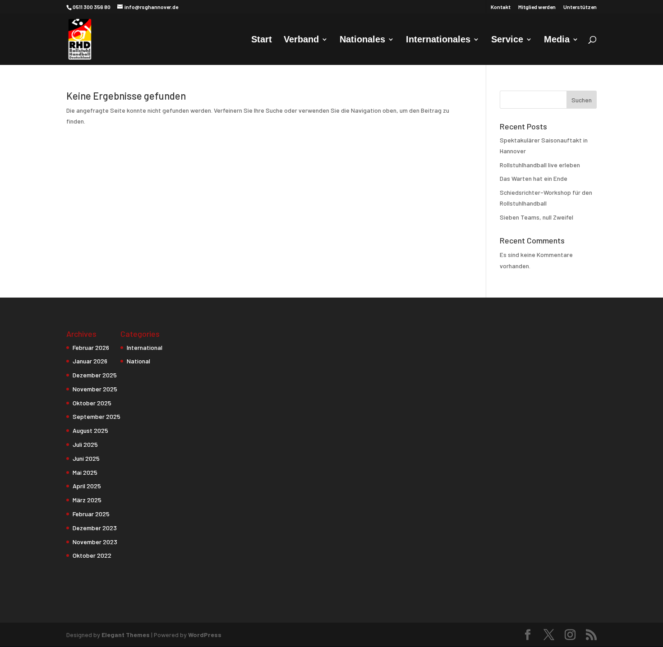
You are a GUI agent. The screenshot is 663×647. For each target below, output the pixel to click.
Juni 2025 (86, 458)
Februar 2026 (91, 347)
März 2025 (87, 500)
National (138, 361)
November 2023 (95, 542)
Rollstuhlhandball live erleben (540, 165)
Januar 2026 (90, 361)
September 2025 (96, 416)
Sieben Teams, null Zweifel (536, 217)
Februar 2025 (91, 514)
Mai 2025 (85, 472)
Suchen (581, 100)
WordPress (204, 634)
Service (507, 40)
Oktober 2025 (92, 403)
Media (557, 40)
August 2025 (90, 430)
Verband (301, 40)
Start (261, 40)
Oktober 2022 (92, 555)
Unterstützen (580, 7)
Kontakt (501, 7)
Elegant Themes (125, 634)
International (144, 347)
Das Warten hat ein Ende (533, 178)
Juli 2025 (85, 444)
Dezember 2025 (95, 375)
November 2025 (95, 389)
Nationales (362, 40)
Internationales (438, 40)
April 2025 (87, 486)
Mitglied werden (537, 7)
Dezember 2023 (95, 528)
